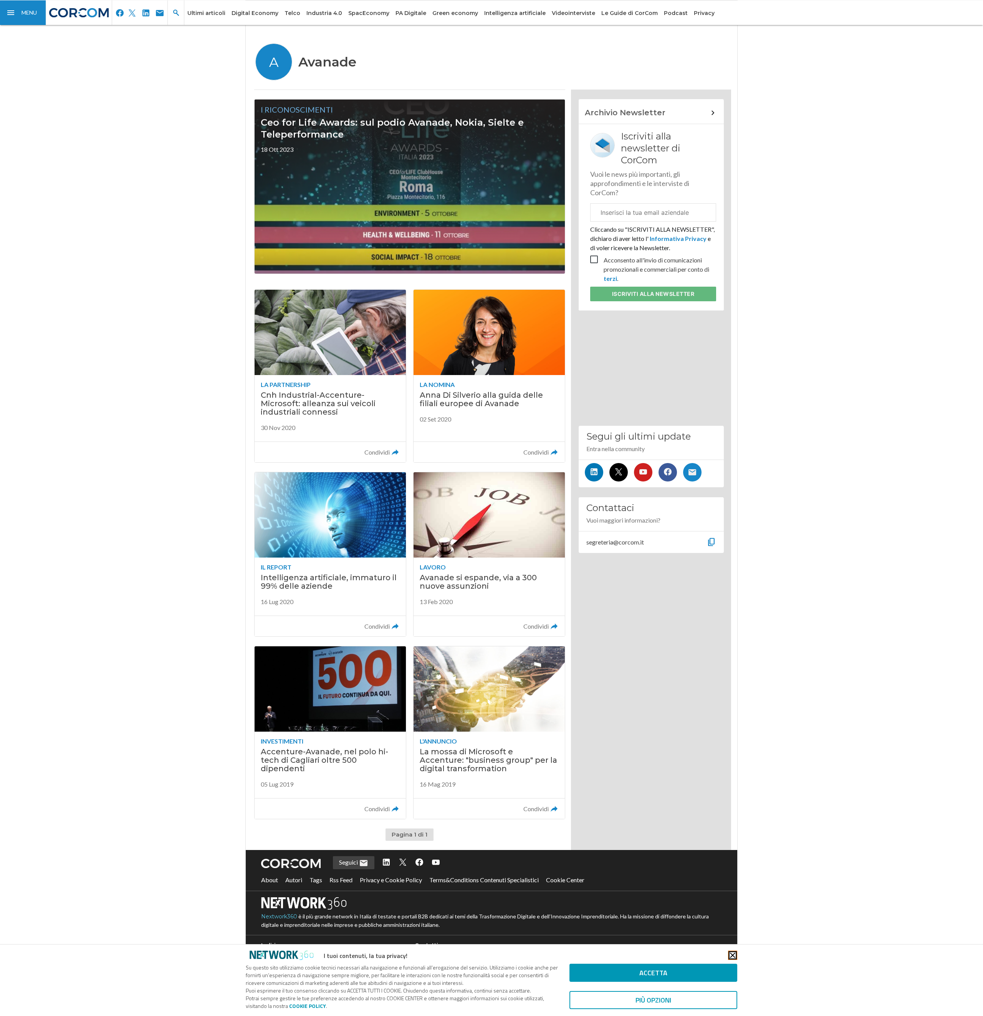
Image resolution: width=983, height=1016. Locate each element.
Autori (293, 879)
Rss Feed (340, 879)
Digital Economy (255, 13)
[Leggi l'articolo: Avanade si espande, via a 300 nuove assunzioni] (489, 554)
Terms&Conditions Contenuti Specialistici (484, 879)
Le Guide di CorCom (629, 13)
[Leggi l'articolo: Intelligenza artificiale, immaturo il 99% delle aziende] (330, 554)
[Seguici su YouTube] (643, 472)
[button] (23, 12)
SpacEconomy (368, 13)
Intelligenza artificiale (515, 13)
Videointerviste (573, 13)
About (269, 879)
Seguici (349, 862)
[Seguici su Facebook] (668, 472)
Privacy (704, 13)
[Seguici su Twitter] (618, 472)
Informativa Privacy (678, 238)
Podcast (676, 13)
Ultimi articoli (206, 13)
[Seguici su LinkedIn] (594, 472)
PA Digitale (411, 13)
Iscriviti (653, 294)
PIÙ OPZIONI (653, 1000)
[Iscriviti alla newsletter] (692, 472)
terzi (610, 278)
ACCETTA (653, 973)
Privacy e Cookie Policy (391, 879)
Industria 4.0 (324, 13)
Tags (315, 879)
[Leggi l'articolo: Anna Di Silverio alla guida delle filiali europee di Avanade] (489, 376)
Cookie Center (565, 879)
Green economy (455, 13)
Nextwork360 (279, 916)
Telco (292, 13)
